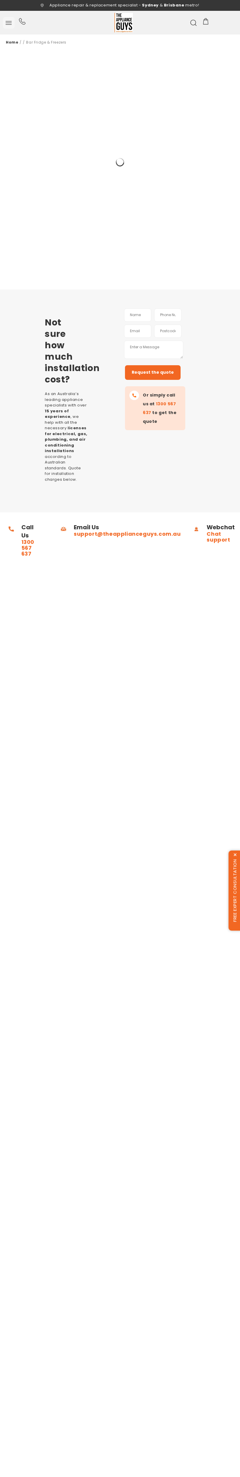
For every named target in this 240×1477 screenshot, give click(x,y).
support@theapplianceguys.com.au (127, 533)
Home (12, 42)
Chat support (218, 536)
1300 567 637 (27, 547)
